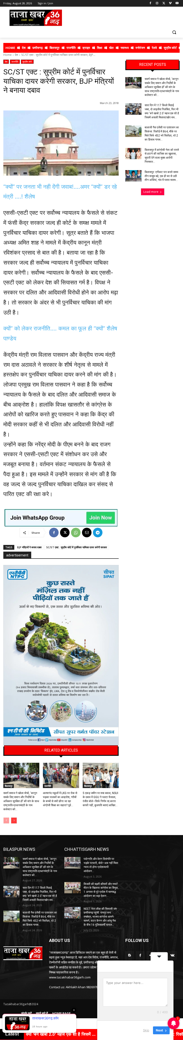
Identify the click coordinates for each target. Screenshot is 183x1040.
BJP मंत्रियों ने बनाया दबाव (29, 547)
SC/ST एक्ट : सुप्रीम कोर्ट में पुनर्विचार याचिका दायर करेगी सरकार (76, 547)
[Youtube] (177, 3)
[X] (164, 3)
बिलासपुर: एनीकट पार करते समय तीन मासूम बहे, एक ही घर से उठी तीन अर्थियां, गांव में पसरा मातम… (161, 176)
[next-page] (14, 820)
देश (16, 55)
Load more (150, 192)
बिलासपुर (8, 786)
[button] (174, 32)
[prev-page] (6, 820)
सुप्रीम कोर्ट (27, 61)
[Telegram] (97, 532)
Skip (146, 1030)
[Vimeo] (170, 3)
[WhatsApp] (76, 532)
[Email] (87, 532)
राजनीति (14, 61)
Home (7, 55)
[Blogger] (129, 955)
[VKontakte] (172, 955)
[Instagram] (157, 3)
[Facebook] (150, 3)
